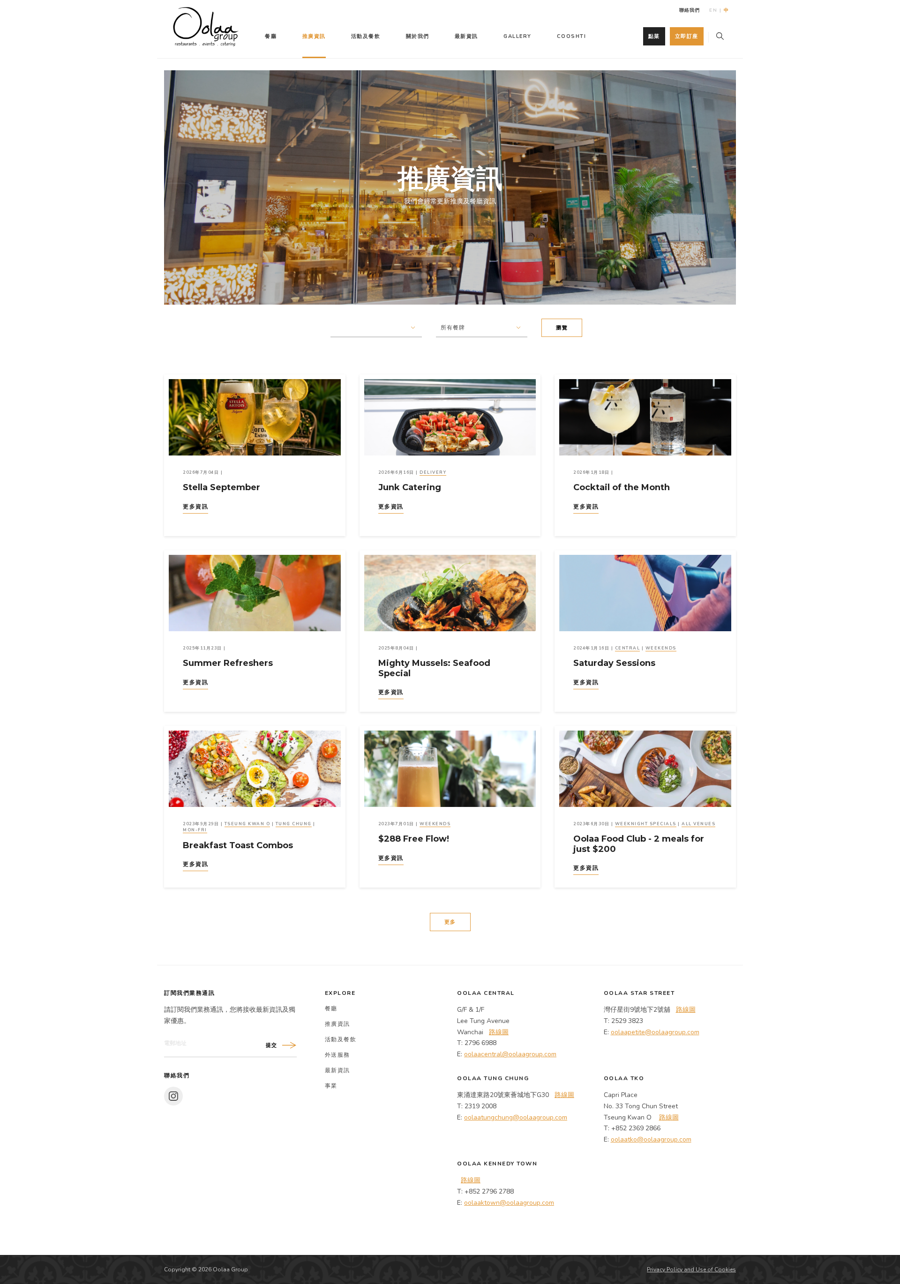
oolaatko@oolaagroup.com (651, 1139)
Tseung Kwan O (247, 824)
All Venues (698, 824)
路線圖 (499, 1032)
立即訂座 (686, 36)
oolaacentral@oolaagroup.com (510, 1054)
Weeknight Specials (645, 824)
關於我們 (417, 36)
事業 (331, 1086)
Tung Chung (294, 824)
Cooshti (571, 36)
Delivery (433, 472)
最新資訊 (466, 36)
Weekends (660, 648)
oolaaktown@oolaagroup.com (509, 1202)
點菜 (654, 36)
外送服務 (337, 1055)
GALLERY (517, 36)
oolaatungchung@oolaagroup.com (515, 1117)
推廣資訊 (314, 36)
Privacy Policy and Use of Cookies (691, 1269)
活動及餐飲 (366, 36)
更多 (450, 922)
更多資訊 (195, 506)
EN (713, 10)
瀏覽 (562, 327)
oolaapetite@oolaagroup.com (655, 1032)
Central (627, 648)
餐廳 (271, 36)
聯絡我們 (689, 10)
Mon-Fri (195, 830)
